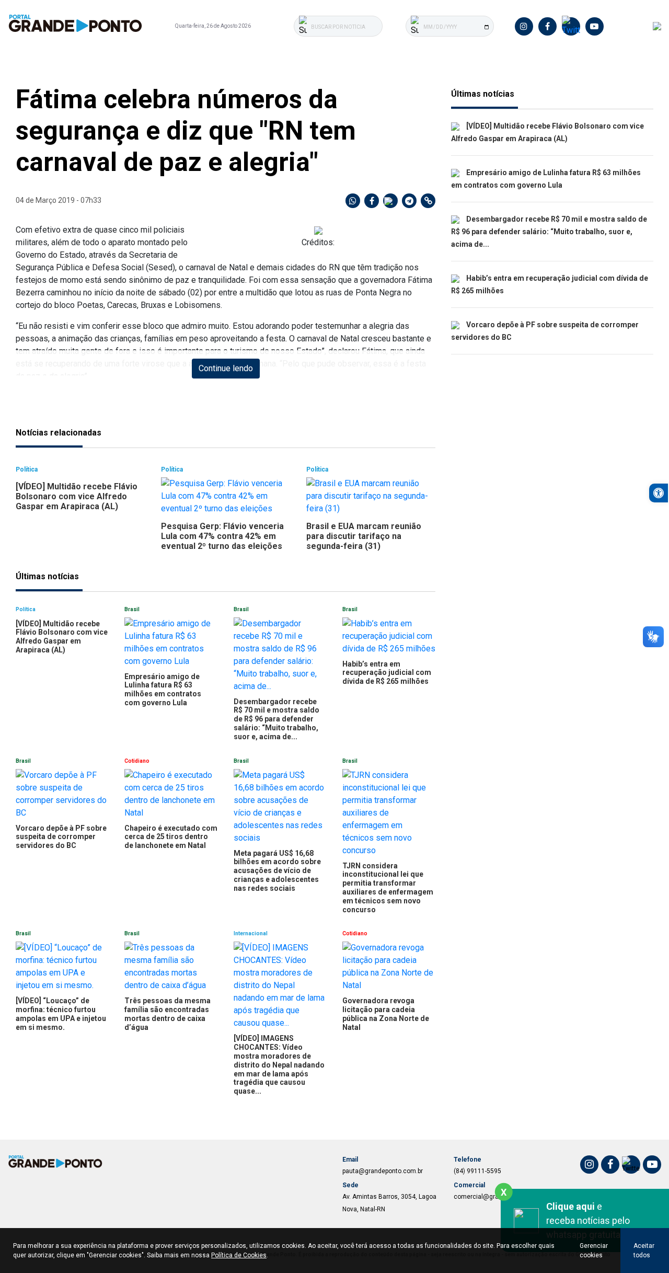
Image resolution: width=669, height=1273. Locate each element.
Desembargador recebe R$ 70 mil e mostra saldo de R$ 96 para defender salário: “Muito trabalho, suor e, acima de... (549, 231)
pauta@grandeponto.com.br (382, 1171)
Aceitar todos (643, 1250)
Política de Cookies (239, 1255)
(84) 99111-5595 (477, 1171)
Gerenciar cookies (594, 1250)
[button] (658, 493)
